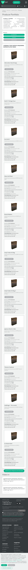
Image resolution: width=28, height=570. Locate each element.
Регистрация (20, 6)
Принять (4, 565)
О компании (5, 545)
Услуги (4, 540)
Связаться (16, 2)
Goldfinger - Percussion (10, 405)
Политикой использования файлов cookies (11, 560)
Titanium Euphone (9, 367)
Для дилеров (17, 546)
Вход (19, 5)
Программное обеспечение (5, 527)
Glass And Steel (8, 176)
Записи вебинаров (18, 532)
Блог (15, 530)
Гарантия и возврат (19, 551)
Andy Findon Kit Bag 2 (10, 290)
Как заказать (17, 550)
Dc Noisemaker (8, 443)
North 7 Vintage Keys (9, 101)
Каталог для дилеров (5, 534)
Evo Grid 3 (7, 139)
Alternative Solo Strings (10, 63)
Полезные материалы (17, 535)
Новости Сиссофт (18, 527)
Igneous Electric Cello (10, 329)
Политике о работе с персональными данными (12, 516)
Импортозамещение (7, 532)
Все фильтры (14, 34)
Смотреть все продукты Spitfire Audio (14, 470)
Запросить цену (9, 69)
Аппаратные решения (5, 537)
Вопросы (16, 548)
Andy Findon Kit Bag (9, 252)
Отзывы (4, 551)
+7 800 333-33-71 (7, 502)
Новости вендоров (18, 528)
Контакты (16, 544)
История (4, 549)
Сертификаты (5, 547)
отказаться (11, 565)
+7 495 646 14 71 (6, 504)
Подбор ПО (5, 530)
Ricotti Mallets (8, 214)
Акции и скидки (17, 537)
